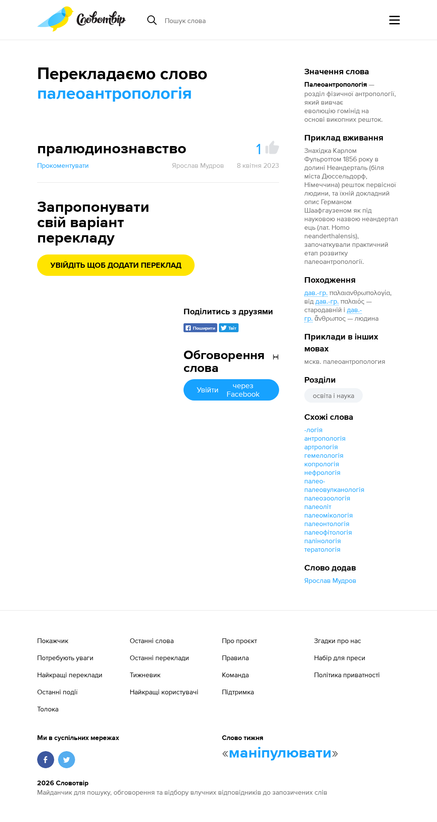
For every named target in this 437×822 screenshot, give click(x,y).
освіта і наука (333, 395)
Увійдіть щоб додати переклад (115, 265)
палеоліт (317, 506)
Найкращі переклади (69, 675)
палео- (314, 481)
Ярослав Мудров (330, 580)
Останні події (57, 692)
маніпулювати (280, 753)
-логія (313, 429)
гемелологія (324, 455)
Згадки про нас (337, 640)
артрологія (321, 446)
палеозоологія (327, 498)
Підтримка (238, 692)
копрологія (321, 464)
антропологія (325, 438)
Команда (235, 675)
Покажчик (52, 640)
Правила (235, 657)
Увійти (228, 389)
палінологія (322, 540)
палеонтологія (327, 523)
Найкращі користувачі (164, 692)
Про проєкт (239, 640)
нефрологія (322, 472)
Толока (47, 709)
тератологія (322, 549)
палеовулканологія (334, 489)
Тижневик (145, 675)
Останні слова (152, 640)
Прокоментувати (63, 165)
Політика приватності (347, 675)
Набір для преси (339, 657)
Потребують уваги (65, 657)
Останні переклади (159, 657)
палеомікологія (328, 515)
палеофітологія (328, 532)
